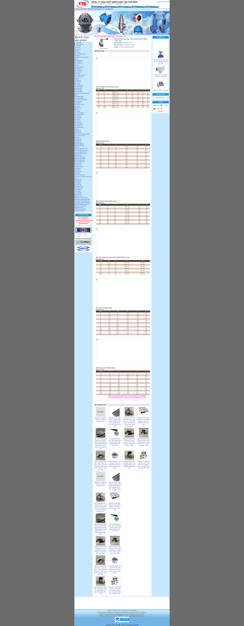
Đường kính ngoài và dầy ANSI (82, 202)
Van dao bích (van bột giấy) (81, 57)
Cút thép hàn (77, 181)
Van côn (76, 59)
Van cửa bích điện (79, 112)
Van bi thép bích (78, 70)
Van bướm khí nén (79, 127)
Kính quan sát (77, 101)
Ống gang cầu (78, 139)
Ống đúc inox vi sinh (79, 135)
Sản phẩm (122, 7)
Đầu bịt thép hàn (78, 186)
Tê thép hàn (77, 183)
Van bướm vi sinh (78, 96)
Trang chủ (95, 7)
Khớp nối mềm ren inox (80, 153)
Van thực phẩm (78, 91)
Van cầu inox (77, 82)
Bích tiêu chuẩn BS (79, 161)
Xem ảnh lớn (104, 48)
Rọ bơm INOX (78, 62)
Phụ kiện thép (77, 179)
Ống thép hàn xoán (79, 145)
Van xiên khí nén (78, 124)
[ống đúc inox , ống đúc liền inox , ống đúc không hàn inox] (100, 411)
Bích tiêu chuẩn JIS (79, 157)
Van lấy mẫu (77, 103)
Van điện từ (77, 119)
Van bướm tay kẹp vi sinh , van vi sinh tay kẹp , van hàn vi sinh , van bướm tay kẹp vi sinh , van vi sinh (115, 442)
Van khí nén (77, 121)
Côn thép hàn (77, 184)
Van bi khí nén (78, 122)
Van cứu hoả (77, 49)
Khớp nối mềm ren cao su (81, 148)
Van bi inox (77, 83)
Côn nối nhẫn (77, 193)
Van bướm (77, 55)
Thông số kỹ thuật (99, 51)
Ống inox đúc (77, 132)
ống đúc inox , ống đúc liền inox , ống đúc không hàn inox (100, 419)
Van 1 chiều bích (78, 64)
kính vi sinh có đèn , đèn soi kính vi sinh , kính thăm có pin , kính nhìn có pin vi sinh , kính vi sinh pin (115, 465)
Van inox (76, 78)
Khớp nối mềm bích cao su (81, 150)
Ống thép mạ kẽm (78, 144)
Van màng (77, 106)
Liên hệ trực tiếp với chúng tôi (126, 47)
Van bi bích (77, 47)
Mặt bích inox (77, 155)
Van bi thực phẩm (78, 98)
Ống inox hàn (77, 130)
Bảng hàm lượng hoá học (81, 197)
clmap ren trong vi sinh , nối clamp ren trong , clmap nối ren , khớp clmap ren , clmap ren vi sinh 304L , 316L (129, 442)
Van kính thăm (78, 90)
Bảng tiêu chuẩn (78, 196)
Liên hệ (148, 7)
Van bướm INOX (78, 86)
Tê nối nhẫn (77, 191)
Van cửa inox (77, 80)
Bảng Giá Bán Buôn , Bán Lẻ (81, 204)
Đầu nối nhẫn (77, 194)
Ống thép (76, 137)
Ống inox (76, 129)
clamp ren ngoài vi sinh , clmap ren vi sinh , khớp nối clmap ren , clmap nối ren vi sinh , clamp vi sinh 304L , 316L (143, 442)
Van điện (76, 109)
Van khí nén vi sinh (79, 104)
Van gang (78, 42)
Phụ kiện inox (77, 165)
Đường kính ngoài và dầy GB (81, 199)
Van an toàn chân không (80, 99)
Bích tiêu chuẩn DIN (79, 160)
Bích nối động (77, 163)
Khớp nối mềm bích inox (80, 152)
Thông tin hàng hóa (79, 211)
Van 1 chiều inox (78, 85)
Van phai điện (77, 117)
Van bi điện (77, 111)
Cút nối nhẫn (77, 189)
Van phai (76, 50)
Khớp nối (76, 147)
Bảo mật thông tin (78, 207)
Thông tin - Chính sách (80, 206)
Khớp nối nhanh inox (79, 175)
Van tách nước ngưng (80, 54)
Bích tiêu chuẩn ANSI (79, 158)
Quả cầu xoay (77, 108)
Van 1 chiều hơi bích (79, 75)
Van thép (76, 65)
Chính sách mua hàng (80, 209)
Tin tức (135, 7)
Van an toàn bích (78, 77)
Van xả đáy (77, 52)
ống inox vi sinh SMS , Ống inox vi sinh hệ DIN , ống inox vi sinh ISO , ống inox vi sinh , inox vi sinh (143, 421)
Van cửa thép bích (79, 67)
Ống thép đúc (77, 142)
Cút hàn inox (77, 168)
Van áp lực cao (78, 88)
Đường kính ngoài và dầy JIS (81, 201)
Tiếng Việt (160, 1)
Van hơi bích (77, 45)
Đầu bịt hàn (77, 173)
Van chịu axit (77, 72)
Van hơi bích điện (78, 114)
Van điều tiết (77, 116)
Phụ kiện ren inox (78, 166)
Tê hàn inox (77, 170)
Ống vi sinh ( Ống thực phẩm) (81, 134)
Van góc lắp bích (78, 60)
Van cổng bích (79, 44)
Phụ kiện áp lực (78, 188)
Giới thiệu (108, 7)
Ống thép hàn (77, 140)
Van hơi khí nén (78, 126)
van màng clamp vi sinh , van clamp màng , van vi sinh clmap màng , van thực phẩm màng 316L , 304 (129, 465)
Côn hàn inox (77, 171)
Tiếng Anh (166, 1)
